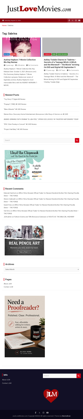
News (54, 54)
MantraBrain (66, 416)
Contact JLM (8, 287)
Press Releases (62, 54)
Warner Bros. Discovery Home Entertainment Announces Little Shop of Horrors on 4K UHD (36, 114)
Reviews (13, 54)
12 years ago (50, 70)
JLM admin (21, 65)
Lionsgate (47, 54)
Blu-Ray (6, 54)
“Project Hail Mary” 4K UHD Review (16, 129)
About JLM (8, 284)
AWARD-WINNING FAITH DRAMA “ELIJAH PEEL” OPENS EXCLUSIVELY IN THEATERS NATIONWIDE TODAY (41, 119)
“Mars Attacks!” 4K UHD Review (15, 109)
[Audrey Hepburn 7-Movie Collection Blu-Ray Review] (21, 47)
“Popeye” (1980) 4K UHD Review (15, 104)
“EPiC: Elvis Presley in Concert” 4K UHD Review (20, 124)
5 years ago (10, 65)
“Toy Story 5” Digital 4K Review (14, 99)
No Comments (33, 65)
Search (77, 140)
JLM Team (61, 70)
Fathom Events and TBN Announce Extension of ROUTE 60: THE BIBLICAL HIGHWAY (44, 217)
